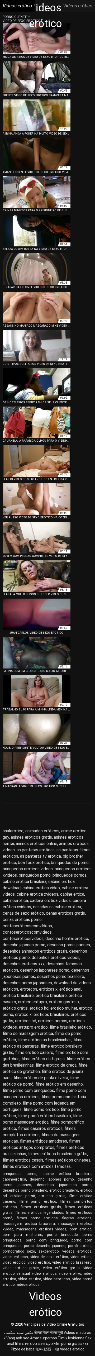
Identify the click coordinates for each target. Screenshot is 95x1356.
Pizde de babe (23, 1349)
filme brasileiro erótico (70, 1027)
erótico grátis (15, 1008)
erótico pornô (22, 1196)
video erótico (39, 1262)
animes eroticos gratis (31, 837)
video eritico (81, 1257)
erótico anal (70, 989)
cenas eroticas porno (22, 919)
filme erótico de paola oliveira (40, 1077)
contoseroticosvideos (23, 938)
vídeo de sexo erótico (49, 1257)
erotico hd (39, 1008)
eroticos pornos (52, 1020)
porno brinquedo (62, 1235)
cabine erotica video (41, 887)
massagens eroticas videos (41, 1229)
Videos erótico (72, 1349)
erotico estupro (32, 1001)
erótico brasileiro (51, 995)
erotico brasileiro (18, 995)
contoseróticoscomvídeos (27, 925)
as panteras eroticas (36, 849)
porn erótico (81, 1229)
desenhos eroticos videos (55, 957)
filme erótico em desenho (59, 1084)
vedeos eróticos (77, 1251)
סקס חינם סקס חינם (37, 1343)
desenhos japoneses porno (44, 970)
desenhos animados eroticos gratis (35, 951)
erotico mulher (63, 1008)
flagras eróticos (77, 1218)
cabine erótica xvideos (37, 894)
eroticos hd (25, 1020)
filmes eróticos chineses (68, 1160)
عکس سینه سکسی (19, 1332)
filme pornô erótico (37, 1201)
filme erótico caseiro (34, 1052)
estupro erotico (33, 1027)
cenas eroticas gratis (65, 913)
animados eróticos (42, 830)
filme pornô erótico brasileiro (44, 1115)
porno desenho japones (44, 1246)
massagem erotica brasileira (29, 1223)
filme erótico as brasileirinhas (45, 1039)
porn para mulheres (22, 1235)
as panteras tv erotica (40, 856)
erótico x (23, 1014)
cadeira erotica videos (50, 900)
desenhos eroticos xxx (24, 963)
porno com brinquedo (46, 1240)
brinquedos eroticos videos (28, 868)
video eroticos (44, 1273)
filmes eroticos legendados (39, 1212)
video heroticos (56, 1279)
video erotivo (70, 1273)
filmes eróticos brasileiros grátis (57, 1153)
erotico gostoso (64, 1001)
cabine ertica (72, 894)
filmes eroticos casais (23, 1160)
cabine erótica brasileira (24, 881)
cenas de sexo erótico (23, 913)
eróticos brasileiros (51, 1014)
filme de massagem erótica (28, 1033)
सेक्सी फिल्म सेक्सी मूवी (48, 1332)
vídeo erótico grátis (21, 1268)
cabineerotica (15, 900)
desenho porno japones (68, 944)
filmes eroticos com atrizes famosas (37, 1166)
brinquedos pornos (70, 875)
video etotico (29, 1279)
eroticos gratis (52, 1196)
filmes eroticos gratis (41, 1207)
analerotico (13, 830)
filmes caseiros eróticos (40, 1128)
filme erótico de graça (56, 1065)
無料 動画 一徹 (47, 1349)
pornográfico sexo (19, 1251)
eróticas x (48, 989)
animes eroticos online (36, 843)
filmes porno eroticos (37, 1218)
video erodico (14, 1262)
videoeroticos (28, 1284)
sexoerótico (49, 1251)
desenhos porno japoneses (27, 982)
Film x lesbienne (71, 1338)
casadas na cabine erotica (57, 906)
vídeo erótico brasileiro (72, 1262)
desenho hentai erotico (66, 938)
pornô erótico (80, 1246)
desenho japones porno (24, 944)
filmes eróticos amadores (43, 1141)
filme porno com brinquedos (28, 1090)
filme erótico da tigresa (43, 1058)
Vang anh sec (17, 1338)
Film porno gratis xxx (71, 1343)
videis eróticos (15, 1257)
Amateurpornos (43, 1338)
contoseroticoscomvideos (27, 932)
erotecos (28, 989)
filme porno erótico (41, 1109)
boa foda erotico (33, 862)
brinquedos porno (35, 875)
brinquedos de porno (70, 862)
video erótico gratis (61, 1268)
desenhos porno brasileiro (60, 976)
